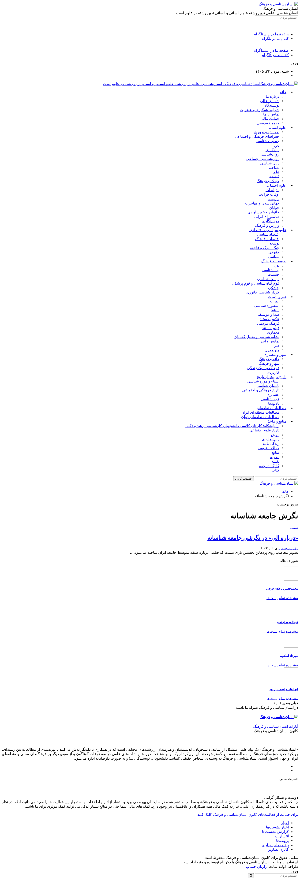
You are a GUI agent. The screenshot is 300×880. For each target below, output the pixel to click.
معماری (273, 332)
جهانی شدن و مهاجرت (262, 203)
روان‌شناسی (269, 154)
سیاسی (273, 257)
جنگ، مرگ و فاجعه (264, 248)
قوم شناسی (270, 399)
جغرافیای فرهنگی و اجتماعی (257, 136)
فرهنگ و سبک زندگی (263, 368)
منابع (275, 452)
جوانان (274, 208)
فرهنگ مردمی (268, 323)
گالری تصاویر (278, 849)
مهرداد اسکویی (288, 655)
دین (276, 145)
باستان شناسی (268, 386)
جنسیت (273, 274)
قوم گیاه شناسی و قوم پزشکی (255, 283)
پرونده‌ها (282, 841)
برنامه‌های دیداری (275, 845)
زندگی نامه (270, 444)
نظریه (274, 457)
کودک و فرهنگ (268, 181)
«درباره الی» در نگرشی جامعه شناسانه (252, 538)
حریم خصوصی (268, 123)
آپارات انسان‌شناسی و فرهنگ (275, 726)
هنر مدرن (272, 350)
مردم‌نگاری (270, 221)
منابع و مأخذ (277, 421)
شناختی (273, 168)
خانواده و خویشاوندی (263, 212)
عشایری (272, 395)
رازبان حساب (256, 867)
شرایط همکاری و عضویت (259, 110)
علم (276, 172)
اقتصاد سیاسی (268, 234)
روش (275, 435)
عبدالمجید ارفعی (287, 622)
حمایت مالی (270, 119)
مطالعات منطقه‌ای (271, 408)
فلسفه (274, 176)
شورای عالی (269, 101)
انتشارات (282, 836)
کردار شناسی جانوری (262, 292)
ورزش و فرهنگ (267, 225)
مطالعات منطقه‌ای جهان (260, 417)
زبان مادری (270, 439)
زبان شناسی (269, 163)
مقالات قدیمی (268, 448)
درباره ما (272, 96)
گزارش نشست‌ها (275, 832)
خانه (283, 92)
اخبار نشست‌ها (277, 827)
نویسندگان (271, 105)
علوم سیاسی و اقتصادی (267, 230)
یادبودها (273, 403)
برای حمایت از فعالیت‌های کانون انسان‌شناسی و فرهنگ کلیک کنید (247, 815)
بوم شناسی (270, 270)
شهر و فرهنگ (269, 363)
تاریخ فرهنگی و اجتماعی (260, 390)
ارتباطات (272, 190)
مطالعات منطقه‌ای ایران (260, 412)
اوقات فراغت (269, 194)
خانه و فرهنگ (269, 359)
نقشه (275, 461)
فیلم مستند (270, 328)
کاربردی (273, 372)
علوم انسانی (276, 128)
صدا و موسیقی (267, 314)
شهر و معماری (275, 354)
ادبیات (274, 301)
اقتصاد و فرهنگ (267, 239)
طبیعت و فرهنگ (273, 261)
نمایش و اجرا (269, 341)
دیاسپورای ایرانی (266, 217)
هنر (276, 346)
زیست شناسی (268, 279)
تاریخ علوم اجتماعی (264, 430)
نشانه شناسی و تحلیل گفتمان (256, 337)
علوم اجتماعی (275, 185)
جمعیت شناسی (267, 141)
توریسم (273, 199)
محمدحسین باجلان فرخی (282, 588)
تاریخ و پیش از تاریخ (271, 377)
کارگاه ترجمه (269, 466)
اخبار (285, 823)
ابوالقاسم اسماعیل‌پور (283, 689)
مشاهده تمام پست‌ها (282, 598)
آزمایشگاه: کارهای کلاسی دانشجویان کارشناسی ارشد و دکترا (232, 426)
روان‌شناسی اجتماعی (262, 159)
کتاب (275, 470)
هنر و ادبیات (277, 297)
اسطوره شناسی (266, 306)
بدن (276, 265)
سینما (275, 310)
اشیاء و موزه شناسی (263, 381)
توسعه (274, 243)
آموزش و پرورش (266, 132)
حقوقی (273, 252)
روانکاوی (272, 150)
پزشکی (273, 288)
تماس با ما (271, 114)
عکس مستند (269, 319)
